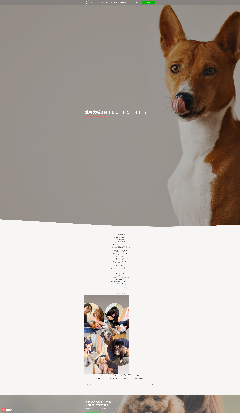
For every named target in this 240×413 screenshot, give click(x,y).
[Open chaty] (3, 409)
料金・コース (114, 2)
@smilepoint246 (123, 285)
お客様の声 (131, 2)
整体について (123, 2)
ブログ (137, 2)
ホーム (96, 2)
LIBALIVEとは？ (104, 2)
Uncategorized (90, 116)
